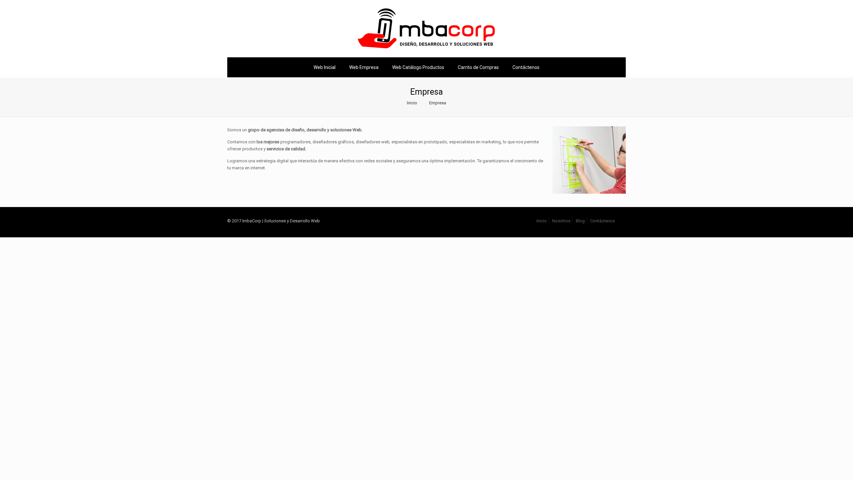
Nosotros (561, 220)
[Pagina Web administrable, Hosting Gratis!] (426, 28)
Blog (580, 220)
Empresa (437, 102)
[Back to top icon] (623, 217)
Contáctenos (602, 220)
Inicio (412, 102)
